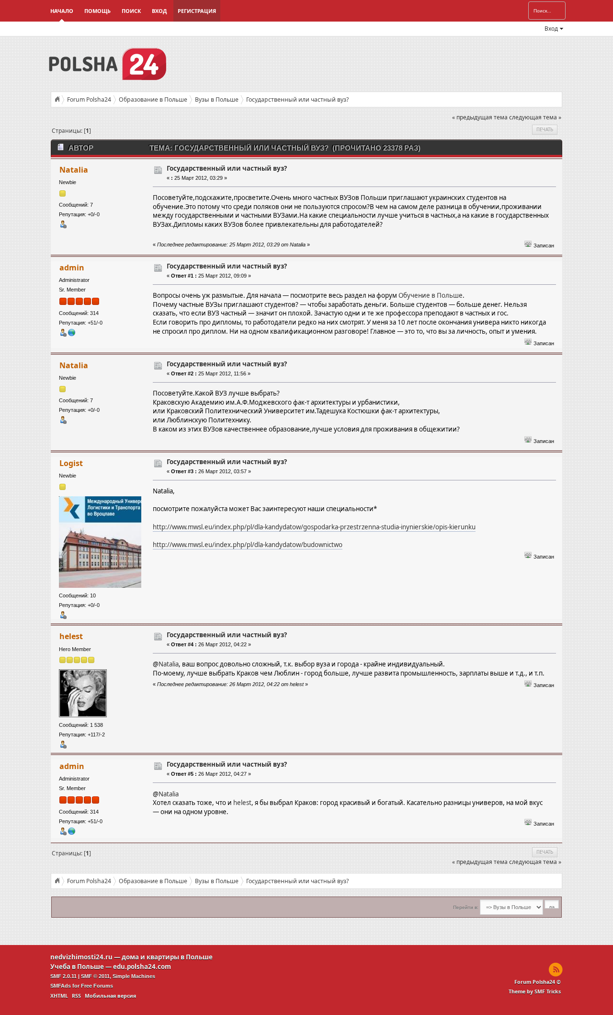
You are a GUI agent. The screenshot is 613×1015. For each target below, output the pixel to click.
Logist (71, 463)
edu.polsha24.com (142, 966)
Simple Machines (134, 976)
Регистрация (197, 10)
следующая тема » (535, 117)
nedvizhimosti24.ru (81, 957)
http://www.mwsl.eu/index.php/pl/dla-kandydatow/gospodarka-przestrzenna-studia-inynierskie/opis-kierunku (314, 527)
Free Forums (97, 986)
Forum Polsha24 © (537, 982)
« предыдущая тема (480, 117)
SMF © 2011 (95, 976)
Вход (159, 10)
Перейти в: (465, 907)
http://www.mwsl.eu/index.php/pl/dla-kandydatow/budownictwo (247, 544)
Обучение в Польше (430, 295)
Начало (61, 10)
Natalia (73, 169)
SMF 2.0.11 (63, 976)
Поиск (131, 10)
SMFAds (60, 986)
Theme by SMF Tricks (535, 991)
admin (71, 267)
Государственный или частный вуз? (227, 168)
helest (71, 636)
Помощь (97, 10)
